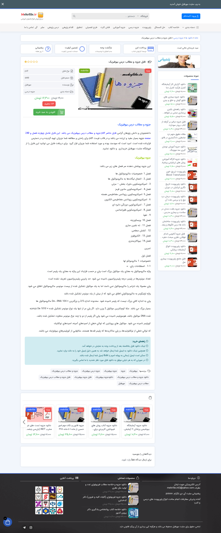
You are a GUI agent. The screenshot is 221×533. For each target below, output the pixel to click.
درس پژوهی (53, 27)
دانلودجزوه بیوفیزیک (104, 377)
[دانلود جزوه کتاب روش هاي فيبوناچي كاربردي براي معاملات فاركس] (104, 414)
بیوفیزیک (133, 371)
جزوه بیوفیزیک (110, 371)
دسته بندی (190, 27)
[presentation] (24, 422)
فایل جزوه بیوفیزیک (82, 377)
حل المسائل (159, 27)
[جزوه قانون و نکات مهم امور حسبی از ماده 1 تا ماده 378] (71, 414)
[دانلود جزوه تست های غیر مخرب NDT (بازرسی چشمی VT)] (38, 414)
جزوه (123, 371)
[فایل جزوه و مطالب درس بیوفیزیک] (115, 88)
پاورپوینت (146, 27)
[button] (3, 4)
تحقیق (79, 27)
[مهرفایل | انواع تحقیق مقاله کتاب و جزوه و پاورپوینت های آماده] (32, 16)
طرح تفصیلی (91, 27)
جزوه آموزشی (119, 27)
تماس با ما (29, 27)
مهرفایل (28, 85)
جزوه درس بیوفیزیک (91, 371)
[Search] (75, 16)
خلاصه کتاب (173, 27)
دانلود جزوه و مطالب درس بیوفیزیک (133, 377)
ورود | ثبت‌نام (190, 16)
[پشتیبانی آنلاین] (179, 61)
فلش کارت (105, 27)
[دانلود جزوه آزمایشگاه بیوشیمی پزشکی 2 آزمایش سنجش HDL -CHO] (137, 414)
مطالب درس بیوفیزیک (139, 383)
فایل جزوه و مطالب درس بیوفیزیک (55, 377)
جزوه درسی (133, 27)
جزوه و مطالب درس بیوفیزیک (65, 371)
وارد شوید (126, 460)
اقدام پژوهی (67, 27)
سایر (42, 27)
